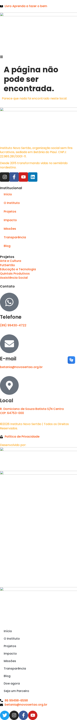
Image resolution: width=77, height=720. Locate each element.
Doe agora (12, 683)
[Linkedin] (32, 177)
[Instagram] (4, 177)
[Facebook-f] (14, 177)
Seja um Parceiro (16, 691)
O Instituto (12, 203)
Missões (10, 229)
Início (8, 194)
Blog (7, 246)
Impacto (10, 220)
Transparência (15, 237)
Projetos (10, 211)
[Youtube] (23, 177)
